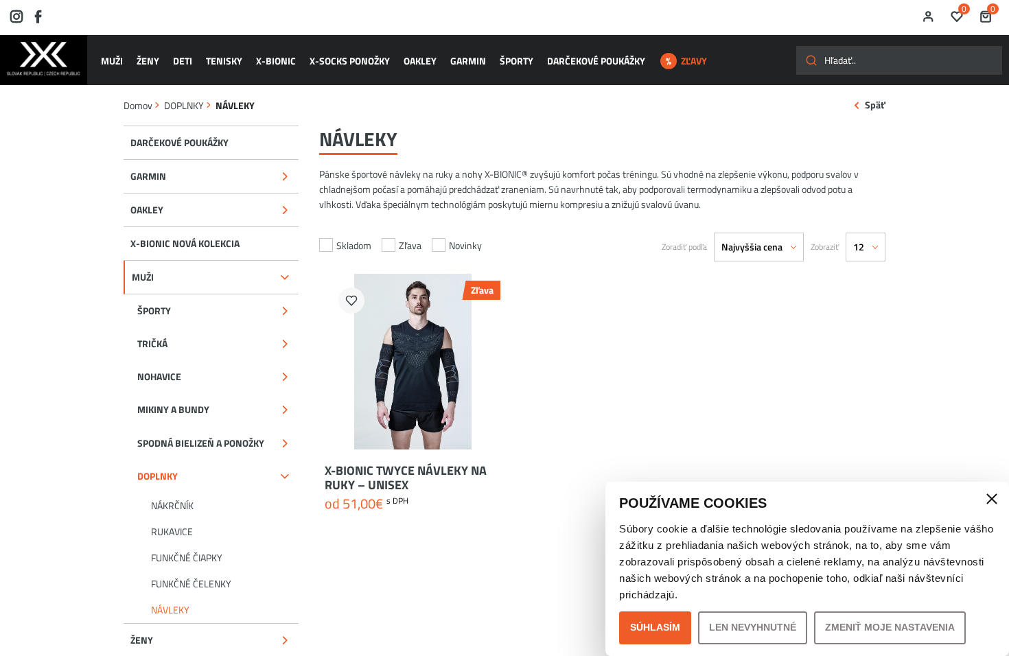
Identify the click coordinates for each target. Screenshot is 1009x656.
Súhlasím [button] (655, 627)
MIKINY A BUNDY (173, 409)
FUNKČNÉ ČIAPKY (186, 557)
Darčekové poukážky (596, 61)
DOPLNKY (184, 105)
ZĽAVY (694, 61)
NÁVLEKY (170, 609)
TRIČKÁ (152, 343)
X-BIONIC (276, 61)
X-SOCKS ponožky (350, 61)
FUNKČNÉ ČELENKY (191, 583)
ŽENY (148, 61)
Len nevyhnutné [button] (752, 627)
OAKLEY (420, 61)
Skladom (353, 245)
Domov (138, 105)
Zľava (410, 245)
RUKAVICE (172, 531)
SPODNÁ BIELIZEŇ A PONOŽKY (200, 443)
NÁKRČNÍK (172, 505)
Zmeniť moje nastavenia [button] (890, 627)
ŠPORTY (516, 61)
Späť (875, 105)
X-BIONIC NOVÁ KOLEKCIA (185, 243)
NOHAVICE (159, 376)
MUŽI (112, 61)
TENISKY (224, 61)
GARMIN (468, 61)
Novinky (465, 245)
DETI (182, 61)
